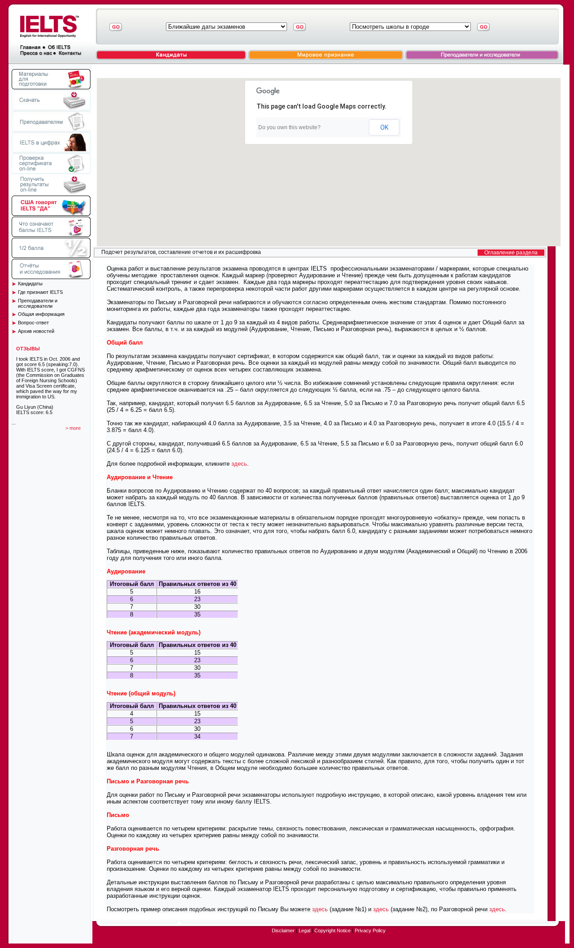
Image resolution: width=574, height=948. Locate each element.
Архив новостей (36, 331)
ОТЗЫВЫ (28, 348)
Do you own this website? (289, 127)
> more (73, 428)
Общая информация (41, 314)
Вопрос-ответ (33, 322)
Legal (304, 930)
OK (384, 127)
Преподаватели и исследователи (37, 303)
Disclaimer (283, 930)
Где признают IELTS (40, 292)
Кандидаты (30, 283)
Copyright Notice (332, 930)
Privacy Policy (370, 930)
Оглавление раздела (511, 252)
